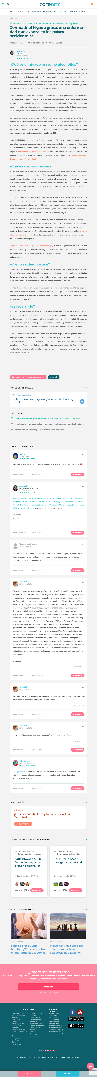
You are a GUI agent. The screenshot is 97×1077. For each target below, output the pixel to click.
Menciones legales (36, 1024)
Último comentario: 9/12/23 (26, 876)
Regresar (14, 18)
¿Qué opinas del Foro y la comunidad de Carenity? (42, 815)
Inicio (12, 11)
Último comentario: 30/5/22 (64, 876)
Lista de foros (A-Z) (55, 1026)
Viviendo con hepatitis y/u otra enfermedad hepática (39, 429)
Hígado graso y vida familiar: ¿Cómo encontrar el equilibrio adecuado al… (28, 949)
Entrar (67, 1074)
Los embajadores (18, 1024)
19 (28, 890)
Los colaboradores (18, 1030)
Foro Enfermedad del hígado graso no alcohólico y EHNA (51, 11)
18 (67, 890)
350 (58, 890)
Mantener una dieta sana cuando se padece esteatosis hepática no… (66, 949)
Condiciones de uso (37, 1026)
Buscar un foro (54, 1015)
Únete (48, 986)
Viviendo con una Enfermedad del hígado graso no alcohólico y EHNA (46, 23)
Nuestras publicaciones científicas (17, 1038)
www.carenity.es (30, 1058)
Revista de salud (54, 1013)
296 (20, 890)
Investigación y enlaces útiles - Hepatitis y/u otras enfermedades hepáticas (49, 424)
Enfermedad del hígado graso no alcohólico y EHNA (43, 400)
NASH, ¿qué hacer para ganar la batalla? (67, 860)
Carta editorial (35, 1017)
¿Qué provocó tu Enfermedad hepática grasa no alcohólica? (28, 862)
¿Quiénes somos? (18, 1013)
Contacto (33, 1032)
